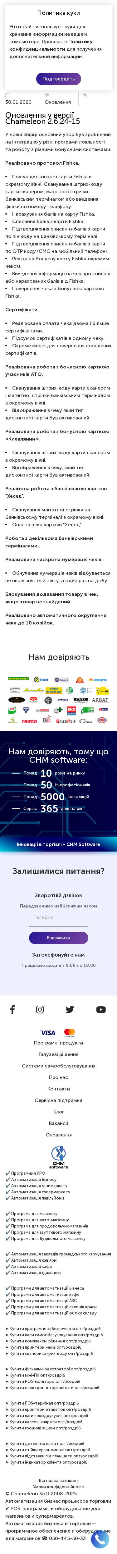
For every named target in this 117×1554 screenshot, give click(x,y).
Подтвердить (58, 79)
